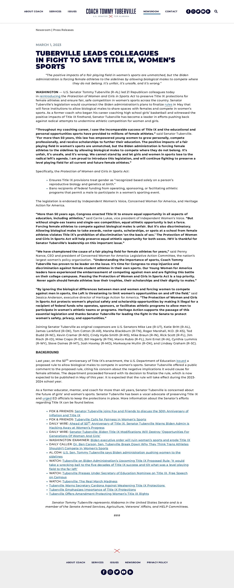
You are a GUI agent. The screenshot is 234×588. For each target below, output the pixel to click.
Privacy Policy (157, 562)
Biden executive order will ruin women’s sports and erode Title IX (140, 440)
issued (181, 361)
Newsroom (151, 11)
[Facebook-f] (188, 11)
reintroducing (50, 96)
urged (47, 398)
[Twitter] (198, 11)
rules (168, 104)
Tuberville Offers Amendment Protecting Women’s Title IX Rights (99, 494)
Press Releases (63, 29)
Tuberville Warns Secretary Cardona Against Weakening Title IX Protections (107, 485)
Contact (171, 11)
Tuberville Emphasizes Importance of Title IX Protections (92, 489)
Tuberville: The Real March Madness (89, 481)
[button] (216, 11)
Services (55, 11)
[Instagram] (193, 11)
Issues (72, 11)
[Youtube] (203, 11)
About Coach (33, 11)
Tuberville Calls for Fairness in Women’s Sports (110, 419)
